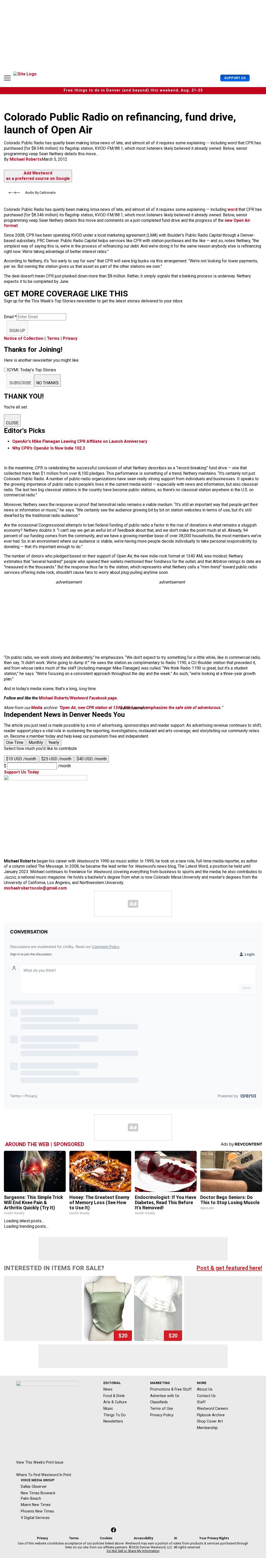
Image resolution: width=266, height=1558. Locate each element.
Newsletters (113, 1421)
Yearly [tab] (53, 742)
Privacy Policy (162, 1415)
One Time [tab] (14, 742)
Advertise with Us (164, 1396)
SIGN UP (17, 330)
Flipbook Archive (211, 1415)
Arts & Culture (115, 1402)
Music (108, 1408)
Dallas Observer (34, 1486)
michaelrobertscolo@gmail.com (35, 888)
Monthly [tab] (36, 742)
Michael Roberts (26, 159)
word (232, 209)
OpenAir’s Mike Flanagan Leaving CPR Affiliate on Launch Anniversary (79, 441)
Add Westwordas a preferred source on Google (38, 176)
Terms (53, 338)
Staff (201, 1402)
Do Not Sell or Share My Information (133, 1551)
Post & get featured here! (229, 1268)
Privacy (70, 338)
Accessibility (143, 1538)
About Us (204, 1389)
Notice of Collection (23, 338)
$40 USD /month (92, 758)
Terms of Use (161, 1408)
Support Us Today (21, 772)
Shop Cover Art (210, 1421)
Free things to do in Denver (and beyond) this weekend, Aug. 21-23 (133, 90)
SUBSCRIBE (20, 382)
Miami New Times (36, 1505)
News (107, 1389)
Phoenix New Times (37, 1511)
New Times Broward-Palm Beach (38, 1496)
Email (10, 316)
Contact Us (206, 1396)
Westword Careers (212, 1408)
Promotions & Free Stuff (171, 1389)
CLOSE (12, 422)
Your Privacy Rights (214, 1538)
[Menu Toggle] (7, 78)
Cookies (106, 1538)
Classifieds (159, 1402)
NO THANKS (47, 382)
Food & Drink (114, 1396)
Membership (207, 1428)
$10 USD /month (21, 758)
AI (175, 1538)
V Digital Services (35, 1518)
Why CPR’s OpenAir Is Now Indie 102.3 (48, 448)
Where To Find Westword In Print (43, 1475)
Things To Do (114, 1415)
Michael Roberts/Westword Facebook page (78, 698)
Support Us (235, 78)
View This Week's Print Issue (39, 1462)
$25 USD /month (56, 758)
